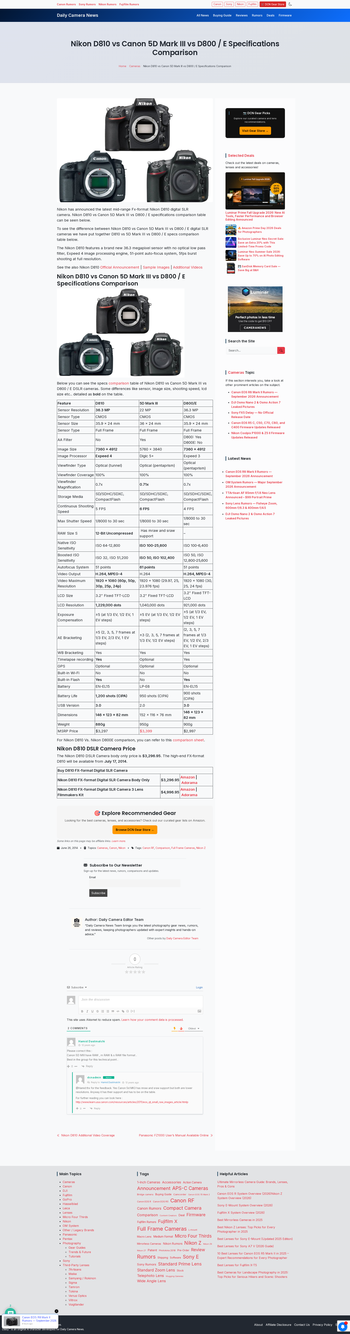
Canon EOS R (144, 1201)
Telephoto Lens (150, 1275)
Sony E (191, 1257)
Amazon (187, 777)
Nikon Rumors (107, 4)
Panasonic (70, 1234)
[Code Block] (117, 1011)
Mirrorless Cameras (149, 1243)
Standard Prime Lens (180, 1264)
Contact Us (302, 1325)
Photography (72, 1243)
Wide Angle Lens (151, 1281)
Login (199, 987)
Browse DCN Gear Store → (135, 830)
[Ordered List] (102, 1011)
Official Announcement (119, 267)
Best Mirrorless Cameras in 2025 (240, 1220)
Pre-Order (183, 1250)
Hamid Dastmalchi (110, 1082)
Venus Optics (78, 1296)
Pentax (67, 1239)
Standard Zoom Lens (156, 1270)
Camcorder (179, 1194)
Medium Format (163, 1236)
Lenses (67, 1212)
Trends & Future (80, 1252)
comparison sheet (188, 740)
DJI (65, 1191)
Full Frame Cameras (183, 847)
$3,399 (146, 731)
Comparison (162, 847)
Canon (217, 4)
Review (198, 1249)
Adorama (189, 782)
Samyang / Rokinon (82, 1278)
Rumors (257, 15)
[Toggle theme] (290, 4)
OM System (71, 1226)
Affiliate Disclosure (278, 1325)
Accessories (171, 1182)
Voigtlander (76, 1304)
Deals (270, 15)
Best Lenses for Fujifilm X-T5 (237, 1265)
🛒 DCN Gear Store (272, 4)
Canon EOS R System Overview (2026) (244, 1193)
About (258, 1325)
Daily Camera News (77, 15)
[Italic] (87, 1011)
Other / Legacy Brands (78, 1230)
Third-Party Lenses (76, 1265)
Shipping (163, 1257)
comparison (119, 383)
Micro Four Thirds (75, 1217)
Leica (66, 1208)
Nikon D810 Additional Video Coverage (88, 1135)
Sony (229, 4)
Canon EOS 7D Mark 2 (199, 1194)
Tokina (73, 1291)
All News (203, 15)
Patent (152, 1250)
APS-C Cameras (190, 1188)
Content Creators (168, 1215)
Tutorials (75, 1256)
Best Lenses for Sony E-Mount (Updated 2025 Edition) (255, 1239)
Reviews (242, 15)
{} (128, 1011)
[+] (133, 1011)
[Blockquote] (112, 1011)
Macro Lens (144, 1236)
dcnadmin (94, 1077)
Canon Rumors (66, 4)
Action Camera (192, 1182)
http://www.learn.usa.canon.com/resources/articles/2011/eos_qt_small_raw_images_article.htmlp (132, 1102)
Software (175, 1257)
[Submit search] (281, 350)
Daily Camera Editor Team (182, 938)
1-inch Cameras (148, 1182)
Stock (180, 1270)
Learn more (118, 840)
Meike (73, 1274)
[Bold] (82, 1011)
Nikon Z (201, 847)
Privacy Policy (322, 1325)
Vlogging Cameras (174, 1276)
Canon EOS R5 (160, 1201)
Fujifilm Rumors (129, 4)
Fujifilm (252, 4)
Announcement (153, 1188)
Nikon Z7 (141, 1250)
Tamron (74, 1287)
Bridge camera (145, 1194)
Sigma (73, 1282)
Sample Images (156, 267)
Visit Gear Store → (255, 131)
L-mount (192, 1230)
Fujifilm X (167, 1221)
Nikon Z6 (207, 1244)
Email (92, 877)
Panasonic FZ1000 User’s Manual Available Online (174, 1135)
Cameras (102, 847)
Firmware (285, 15)
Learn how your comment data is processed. (152, 1020)
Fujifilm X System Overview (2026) (241, 1212)
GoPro (67, 1199)
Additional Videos (188, 267)
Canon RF (148, 847)
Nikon (240, 4)
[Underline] (92, 1011)
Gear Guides (77, 1247)
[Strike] (97, 1011)
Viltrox (73, 1300)
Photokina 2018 (167, 1250)
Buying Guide (222, 15)
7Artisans (75, 1269)
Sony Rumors (87, 4)
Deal (181, 1215)
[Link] (123, 1011)
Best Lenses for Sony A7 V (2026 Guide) (245, 1246)
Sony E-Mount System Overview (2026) (245, 1205)
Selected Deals (241, 155)
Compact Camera (182, 1208)
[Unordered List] (107, 1011)
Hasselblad (70, 1204)
